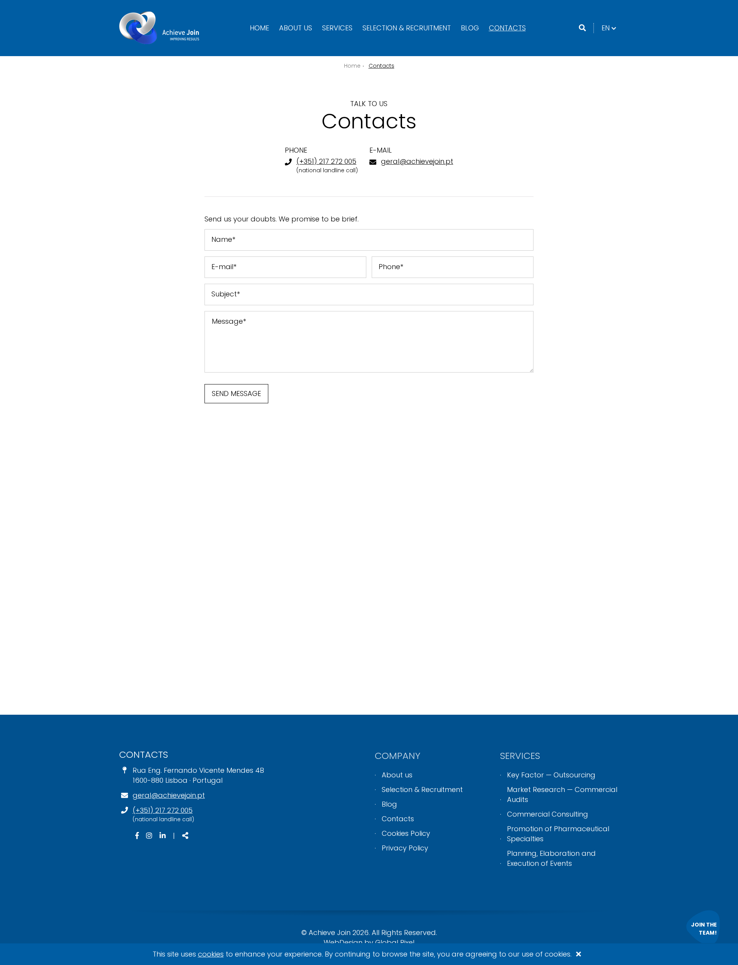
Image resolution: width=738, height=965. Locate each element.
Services (337, 28)
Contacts (507, 28)
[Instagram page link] (150, 835)
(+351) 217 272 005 (326, 161)
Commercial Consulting (547, 814)
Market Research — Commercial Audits (562, 794)
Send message (236, 393)
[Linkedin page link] (163, 835)
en (610, 28)
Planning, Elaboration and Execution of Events (551, 858)
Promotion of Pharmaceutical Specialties (558, 834)
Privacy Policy (405, 848)
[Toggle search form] (582, 28)
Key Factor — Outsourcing (551, 775)
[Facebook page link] (138, 835)
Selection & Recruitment (406, 28)
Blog (470, 28)
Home (259, 28)
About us (295, 28)
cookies (211, 954)
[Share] (185, 836)
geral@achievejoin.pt (417, 161)
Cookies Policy (406, 833)
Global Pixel (394, 942)
